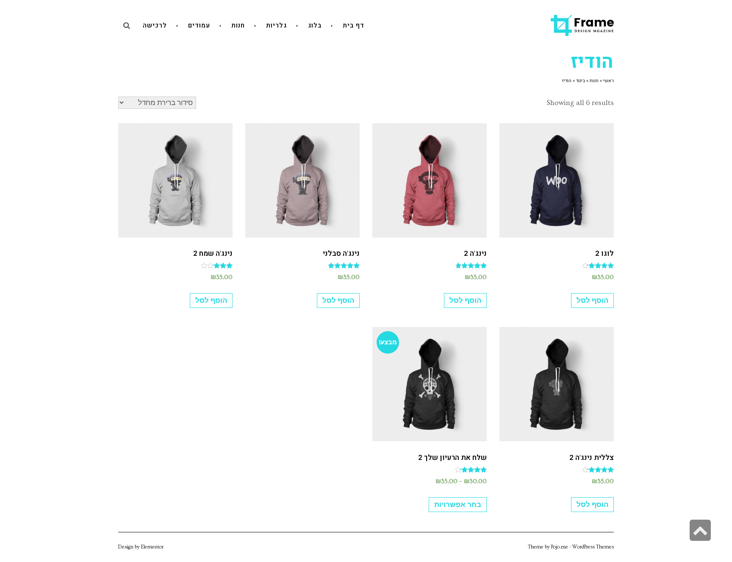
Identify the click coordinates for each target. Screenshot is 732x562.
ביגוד (580, 80)
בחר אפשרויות (457, 505)
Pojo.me (559, 547)
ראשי (608, 80)
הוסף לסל (592, 300)
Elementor (152, 547)
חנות (594, 80)
